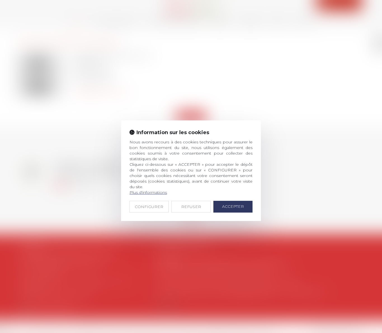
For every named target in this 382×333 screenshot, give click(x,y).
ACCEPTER (233, 206)
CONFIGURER (149, 206)
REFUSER (191, 206)
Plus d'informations (148, 192)
